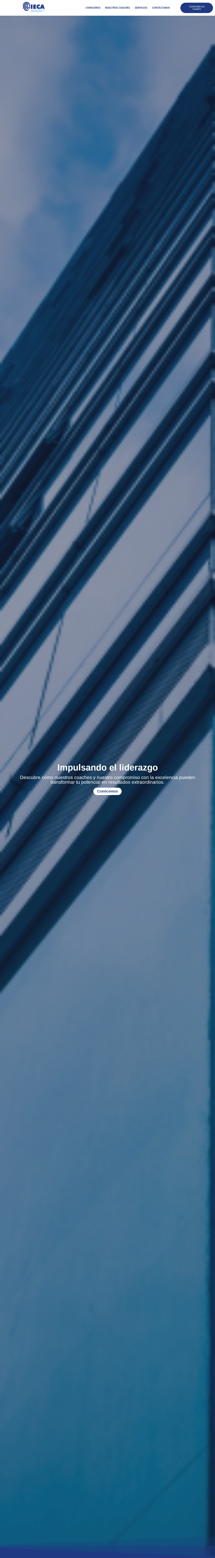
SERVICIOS (141, 7)
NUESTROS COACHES (117, 7)
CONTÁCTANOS (161, 7)
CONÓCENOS (93, 7)
